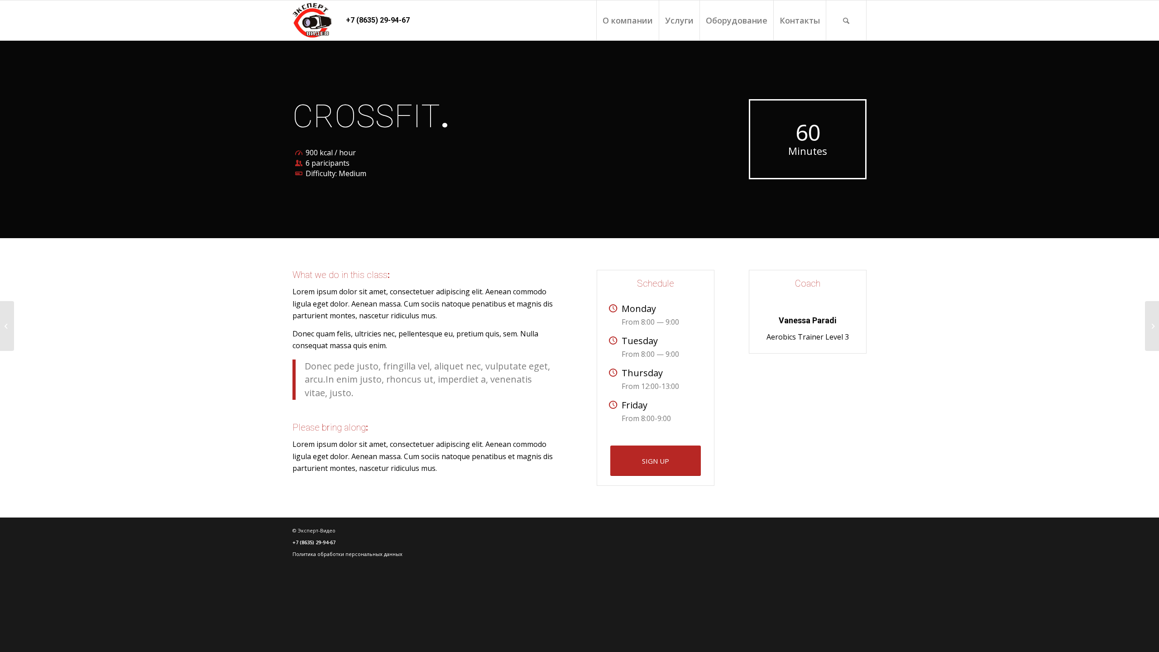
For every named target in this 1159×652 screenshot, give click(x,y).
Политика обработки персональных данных (347, 554)
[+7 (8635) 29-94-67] (312, 20)
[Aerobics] (7, 326)
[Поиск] (846, 20)
